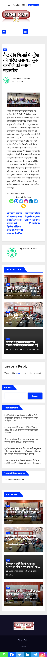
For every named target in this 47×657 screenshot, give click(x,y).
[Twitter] (21, 201)
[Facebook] (16, 201)
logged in (20, 373)
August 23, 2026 (16, 571)
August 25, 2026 (16, 516)
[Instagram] (26, 201)
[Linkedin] (31, 201)
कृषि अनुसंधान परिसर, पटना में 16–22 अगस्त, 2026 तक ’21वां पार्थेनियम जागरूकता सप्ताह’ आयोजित (21, 430)
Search (8, 387)
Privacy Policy (23, 640)
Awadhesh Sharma (31, 295)
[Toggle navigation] (25, 31)
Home (23, 646)
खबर (5, 49)
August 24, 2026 (16, 544)
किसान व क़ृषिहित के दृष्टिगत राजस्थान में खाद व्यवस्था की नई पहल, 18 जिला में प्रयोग (22, 345)
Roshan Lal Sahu (22, 78)
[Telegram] (36, 201)
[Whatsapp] (11, 201)
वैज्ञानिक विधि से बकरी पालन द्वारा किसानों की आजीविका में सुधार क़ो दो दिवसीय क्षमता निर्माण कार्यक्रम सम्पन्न (21, 418)
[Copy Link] (23, 206)
